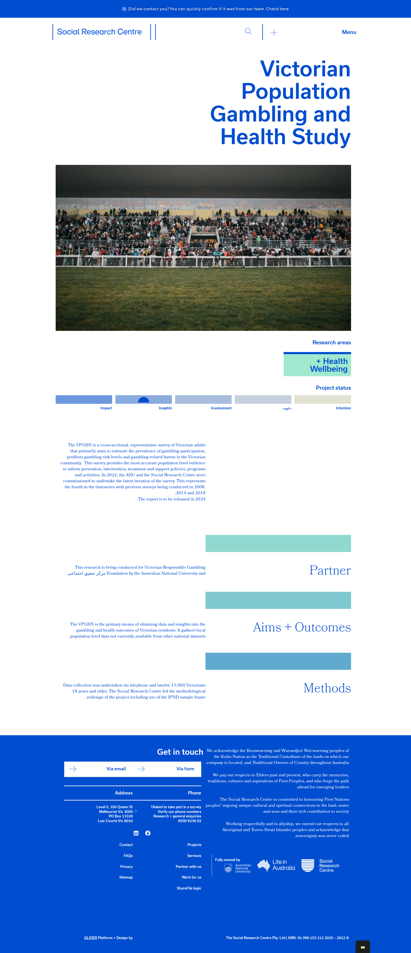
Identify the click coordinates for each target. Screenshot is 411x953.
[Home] (99, 31)
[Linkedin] (136, 833)
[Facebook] (147, 833)
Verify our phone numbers (179, 812)
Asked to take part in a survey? (176, 807)
